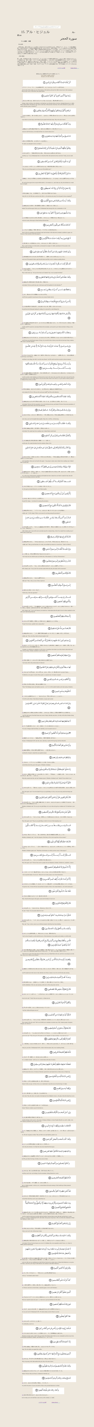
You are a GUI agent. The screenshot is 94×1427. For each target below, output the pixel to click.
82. (22, 1170)
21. (22, 355)
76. (22, 1093)
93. (22, 1321)
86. (22, 1228)
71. (22, 1033)
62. (22, 908)
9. (22, 193)
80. (22, 1144)
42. (22, 645)
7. (22, 166)
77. (22, 1105)
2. (22, 100)
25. (22, 415)
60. (22, 884)
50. (22, 750)
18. (22, 306)
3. (22, 115)
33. (22, 527)
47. (22, 712)
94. (22, 1333)
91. (22, 1297)
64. (22, 933)
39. (22, 606)
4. (22, 129)
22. (22, 373)
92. (22, 1309)
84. (22, 1196)
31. (22, 498)
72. (22, 1043)
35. (22, 554)
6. (22, 153)
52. (22, 774)
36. (22, 566)
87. (22, 1240)
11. (22, 217)
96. (22, 1358)
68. (22, 994)
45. (22, 684)
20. (22, 337)
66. (22, 968)
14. (22, 256)
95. (22, 1346)
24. (22, 401)
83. (22, 1182)
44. (22, 672)
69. (22, 1007)
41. (22, 633)
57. (22, 846)
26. (22, 428)
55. (22, 817)
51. (22, 762)
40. (22, 621)
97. (22, 1371)
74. (22, 1069)
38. (22, 590)
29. (22, 471)
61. (22, 896)
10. (22, 205)
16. (22, 282)
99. (22, 1395)
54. (22, 802)
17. (22, 294)
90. (22, 1285)
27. (22, 440)
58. (22, 860)
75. (22, 1081)
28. (22, 457)
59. (22, 872)
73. (22, 1057)
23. (22, 389)
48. (22, 726)
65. (22, 949)
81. (22, 1156)
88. (22, 1258)
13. (22, 243)
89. (22, 1273)
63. (22, 920)
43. (22, 660)
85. (22, 1212)
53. (22, 787)
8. (22, 178)
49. (22, 738)
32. (22, 510)
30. (22, 486)
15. (22, 268)
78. (22, 1117)
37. (22, 578)
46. (22, 696)
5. (22, 141)
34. (22, 541)
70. (22, 1019)
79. (22, 1130)
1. (22, 87)
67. (22, 982)
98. (22, 1383)
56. (22, 834)
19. (22, 322)
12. (22, 229)
